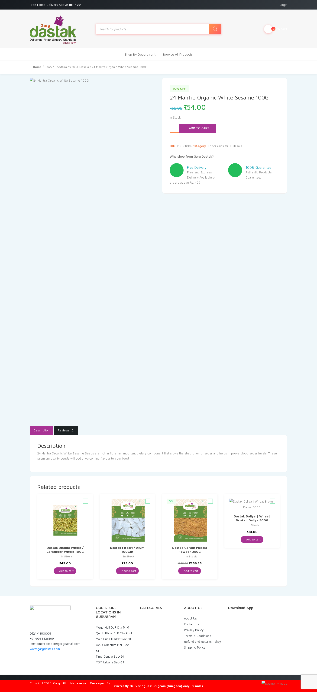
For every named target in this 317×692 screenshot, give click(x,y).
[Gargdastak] (53, 29)
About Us (190, 618)
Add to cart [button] (66, 571)
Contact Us (191, 624)
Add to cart (198, 128)
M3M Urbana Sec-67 (110, 662)
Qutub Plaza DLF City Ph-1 (114, 633)
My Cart (280, 28)
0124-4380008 (40, 633)
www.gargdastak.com (45, 649)
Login (283, 5)
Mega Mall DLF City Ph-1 (112, 627)
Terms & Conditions (197, 636)
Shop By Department (140, 54)
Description (41, 430)
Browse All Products (178, 54)
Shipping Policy (194, 647)
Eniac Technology (123, 683)
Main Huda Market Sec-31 (113, 639)
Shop (48, 67)
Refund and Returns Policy (202, 641)
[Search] (215, 29)
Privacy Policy (194, 630)
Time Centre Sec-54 (110, 656)
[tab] (41, 430)
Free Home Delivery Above (56, 5)
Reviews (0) (66, 430)
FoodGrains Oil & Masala (72, 67)
